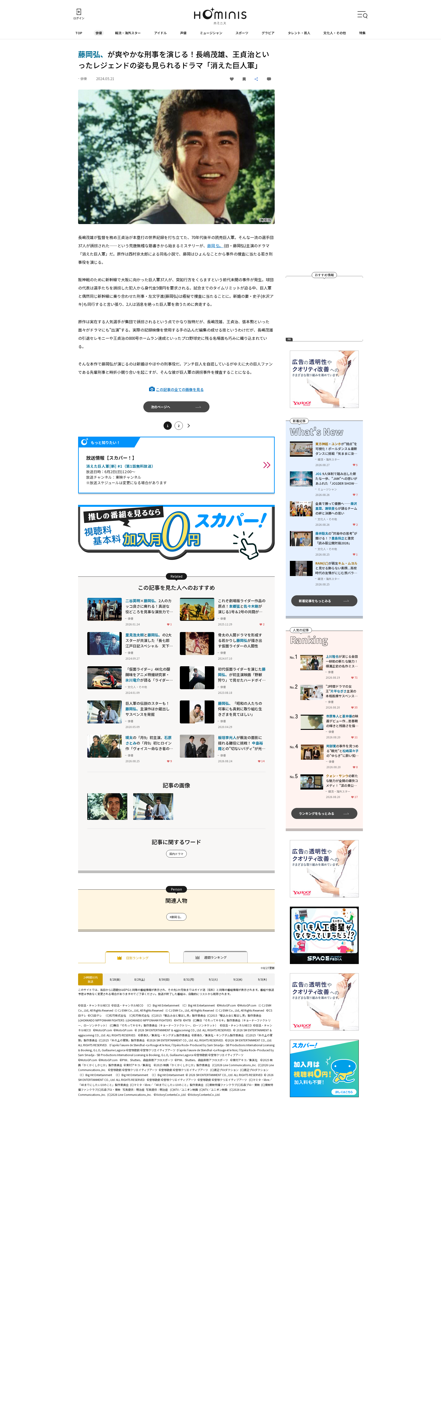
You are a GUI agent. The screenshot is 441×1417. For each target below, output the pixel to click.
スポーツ (241, 33)
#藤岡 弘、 (176, 917)
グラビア (268, 33)
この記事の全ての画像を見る (180, 389)
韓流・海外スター (128, 33)
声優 (183, 33)
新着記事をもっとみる (315, 600)
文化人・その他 (334, 33)
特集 (362, 33)
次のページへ (160, 407)
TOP (78, 33)
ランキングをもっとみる (316, 813)
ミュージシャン (211, 33)
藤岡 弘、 (215, 245)
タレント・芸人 (299, 33)
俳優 (99, 33)
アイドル (160, 33)
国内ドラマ (176, 854)
